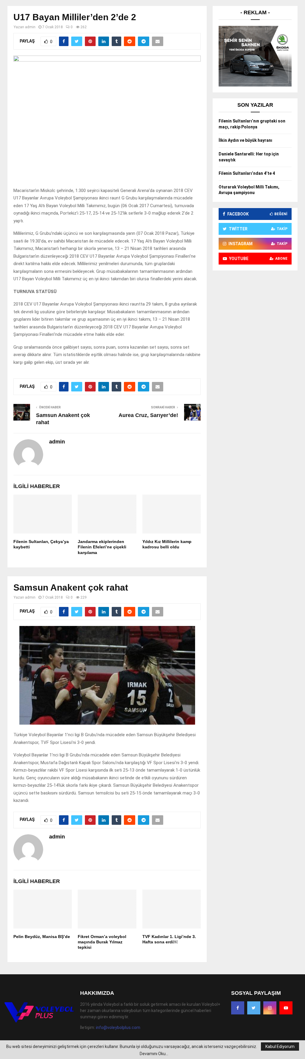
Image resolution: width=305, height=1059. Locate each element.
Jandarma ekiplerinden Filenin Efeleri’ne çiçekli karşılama (102, 547)
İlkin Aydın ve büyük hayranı (245, 140)
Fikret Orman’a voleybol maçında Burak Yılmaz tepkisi (102, 942)
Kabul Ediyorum (280, 1046)
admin (30, 27)
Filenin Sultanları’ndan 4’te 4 (247, 173)
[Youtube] (285, 1007)
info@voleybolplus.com (118, 1027)
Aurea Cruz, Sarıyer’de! (148, 415)
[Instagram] (269, 1007)
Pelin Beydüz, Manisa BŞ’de (41, 936)
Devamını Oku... (154, 1054)
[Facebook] (237, 1007)
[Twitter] (253, 1007)
